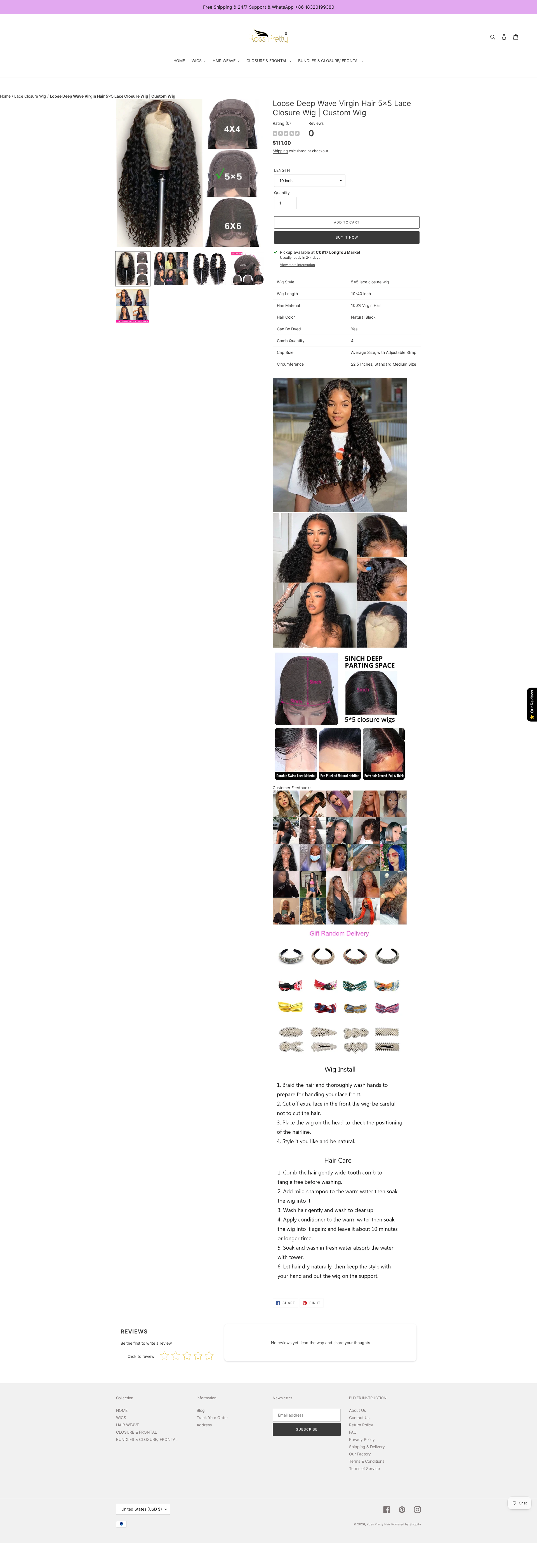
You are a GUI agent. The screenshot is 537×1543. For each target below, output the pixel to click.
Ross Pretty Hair (378, 1524)
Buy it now (347, 237)
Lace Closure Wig (30, 96)
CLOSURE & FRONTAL (136, 1432)
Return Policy (361, 1424)
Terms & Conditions (366, 1461)
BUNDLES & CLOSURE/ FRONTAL (147, 1439)
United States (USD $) (141, 1509)
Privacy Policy (362, 1439)
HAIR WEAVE (127, 1424)
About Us (357, 1410)
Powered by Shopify (406, 1524)
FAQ (353, 1432)
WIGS (121, 1417)
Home (6, 96)
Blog (201, 1410)
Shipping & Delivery (367, 1446)
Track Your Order (212, 1417)
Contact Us (359, 1417)
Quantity (282, 192)
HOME (122, 1410)
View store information (297, 265)
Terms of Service (364, 1468)
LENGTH (282, 170)
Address (204, 1424)
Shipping (280, 151)
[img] (286, 134)
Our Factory (360, 1454)
